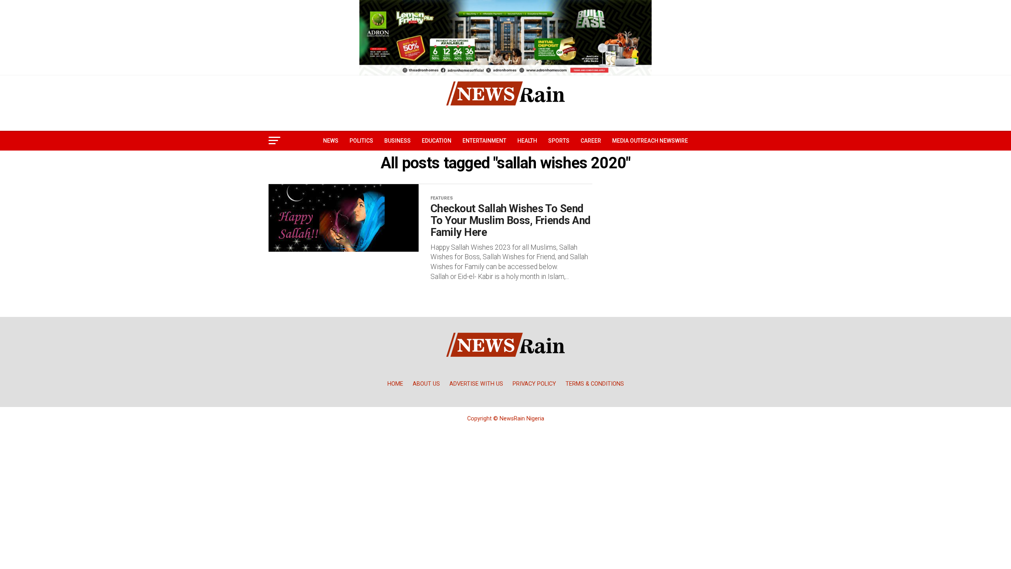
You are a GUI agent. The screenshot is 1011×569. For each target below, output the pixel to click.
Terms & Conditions (595, 384)
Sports (558, 141)
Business (397, 141)
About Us (426, 384)
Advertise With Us (476, 384)
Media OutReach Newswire (650, 141)
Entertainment (484, 141)
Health (527, 141)
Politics (361, 141)
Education (436, 141)
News (330, 141)
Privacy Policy (534, 384)
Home (395, 384)
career (591, 141)
